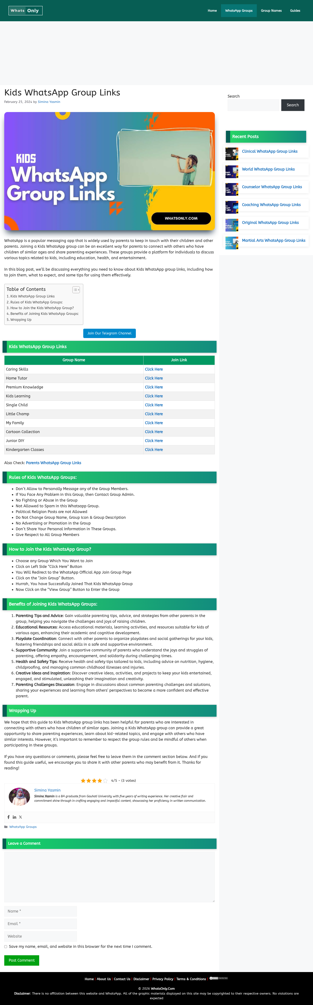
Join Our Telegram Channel (110, 333)
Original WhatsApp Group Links (270, 222)
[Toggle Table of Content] (74, 289)
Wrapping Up (21, 320)
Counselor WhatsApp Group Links (272, 187)
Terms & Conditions (191, 979)
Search (234, 96)
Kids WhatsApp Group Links (32, 296)
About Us (104, 979)
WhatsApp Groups (239, 11)
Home (212, 11)
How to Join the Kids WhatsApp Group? (42, 308)
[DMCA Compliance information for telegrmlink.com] (218, 979)
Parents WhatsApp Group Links (53, 463)
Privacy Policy (162, 979)
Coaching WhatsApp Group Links (271, 204)
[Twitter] (20, 817)
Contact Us (122, 979)
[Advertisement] (156, 53)
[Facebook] (8, 817)
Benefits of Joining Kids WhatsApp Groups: (44, 314)
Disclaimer (141, 979)
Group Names (271, 11)
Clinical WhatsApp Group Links (269, 151)
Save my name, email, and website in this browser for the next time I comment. (80, 946)
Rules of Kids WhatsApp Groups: (36, 302)
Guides (295, 11)
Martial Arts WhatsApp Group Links (273, 240)
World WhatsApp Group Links (268, 169)
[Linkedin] (14, 817)
